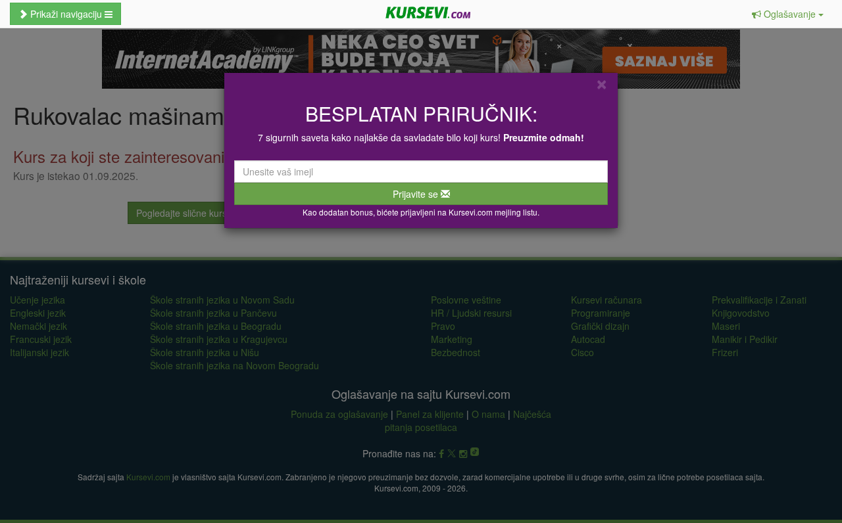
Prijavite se (417, 193)
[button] (787, 14)
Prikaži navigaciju (66, 13)
